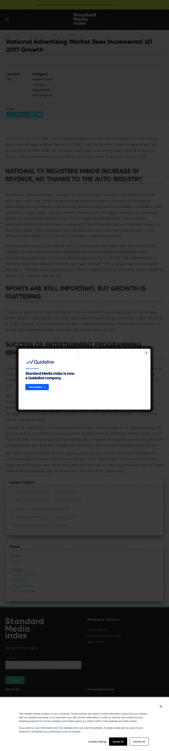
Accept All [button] (118, 741)
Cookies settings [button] (97, 741)
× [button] (160, 705)
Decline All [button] (139, 741)
